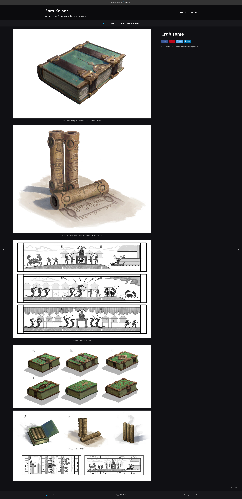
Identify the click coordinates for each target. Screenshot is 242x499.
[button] (234, 487)
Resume (194, 12)
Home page (184, 12)
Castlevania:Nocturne (129, 23)
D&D (112, 23)
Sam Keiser (56, 10)
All (104, 23)
